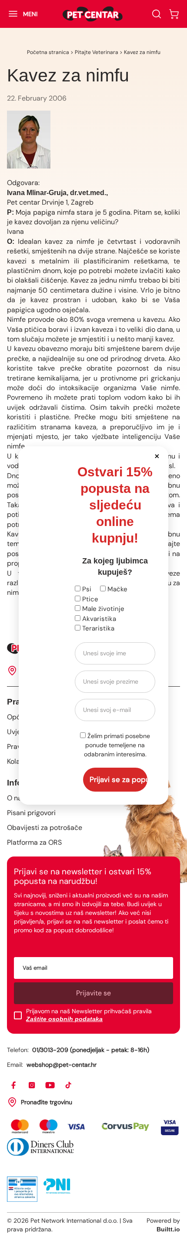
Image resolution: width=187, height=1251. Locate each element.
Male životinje (102, 608)
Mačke (116, 589)
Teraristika (97, 628)
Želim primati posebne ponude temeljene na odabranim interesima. (117, 745)
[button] (156, 455)
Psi (85, 589)
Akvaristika (98, 618)
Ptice (89, 599)
